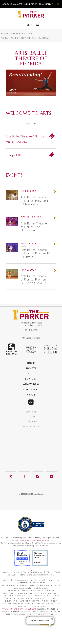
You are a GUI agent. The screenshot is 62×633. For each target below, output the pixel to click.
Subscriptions (21, 33)
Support (31, 379)
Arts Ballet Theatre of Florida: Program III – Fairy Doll (35, 253)
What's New (31, 384)
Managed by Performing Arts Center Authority (30, 540)
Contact (31, 412)
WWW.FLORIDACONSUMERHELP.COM (19, 609)
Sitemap (31, 417)
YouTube (51, 476)
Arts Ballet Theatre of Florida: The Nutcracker (34, 226)
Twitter (10, 476)
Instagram (38, 476)
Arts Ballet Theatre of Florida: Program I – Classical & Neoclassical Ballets (34, 202)
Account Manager (12, 4)
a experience (31, 494)
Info (56, 192)
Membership (30, 4)
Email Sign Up (46, 4)
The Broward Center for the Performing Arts (11, 349)
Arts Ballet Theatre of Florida (24, 37)
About (31, 395)
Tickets (31, 369)
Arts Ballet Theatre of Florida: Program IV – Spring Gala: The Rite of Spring (34, 281)
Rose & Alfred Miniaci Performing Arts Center (50, 349)
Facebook (24, 476)
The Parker (31, 14)
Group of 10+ (14, 155)
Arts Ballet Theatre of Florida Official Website (25, 139)
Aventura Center (31, 350)
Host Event (31, 390)
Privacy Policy (31, 427)
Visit (31, 374)
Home (5, 33)
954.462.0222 (31, 330)
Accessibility (31, 422)
